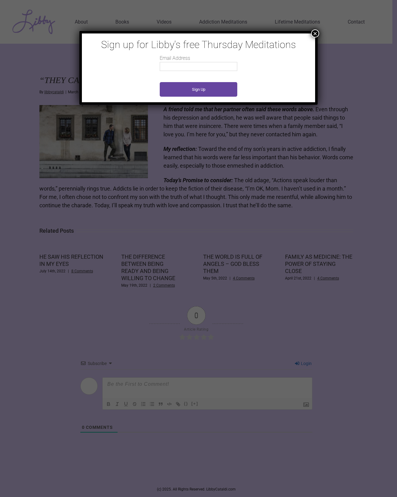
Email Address (175, 58)
